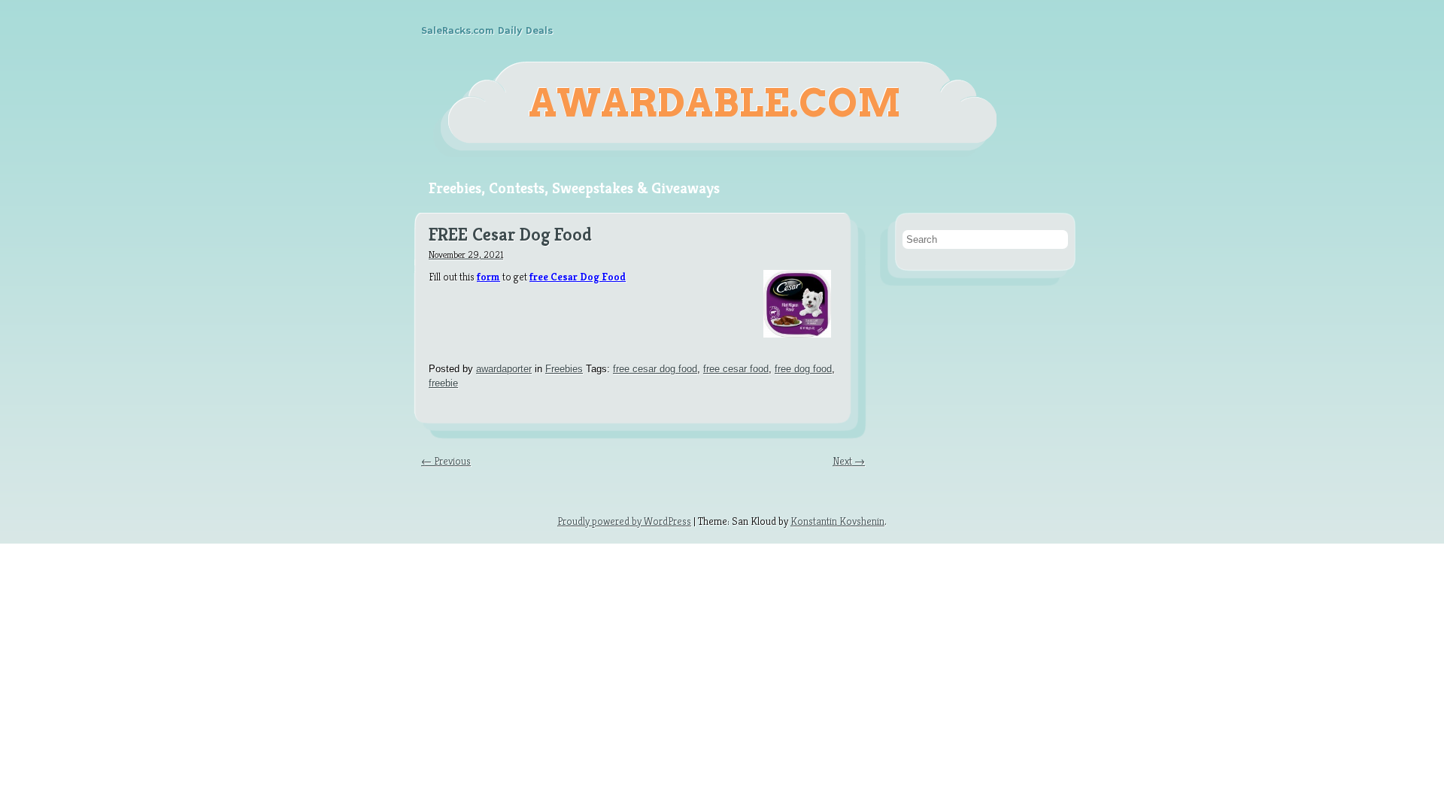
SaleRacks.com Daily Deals (487, 31)
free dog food (803, 368)
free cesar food (736, 368)
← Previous (446, 461)
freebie (443, 383)
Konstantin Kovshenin (837, 521)
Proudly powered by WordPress (624, 521)
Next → (849, 461)
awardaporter (504, 368)
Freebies (564, 368)
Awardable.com (715, 103)
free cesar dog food (655, 368)
